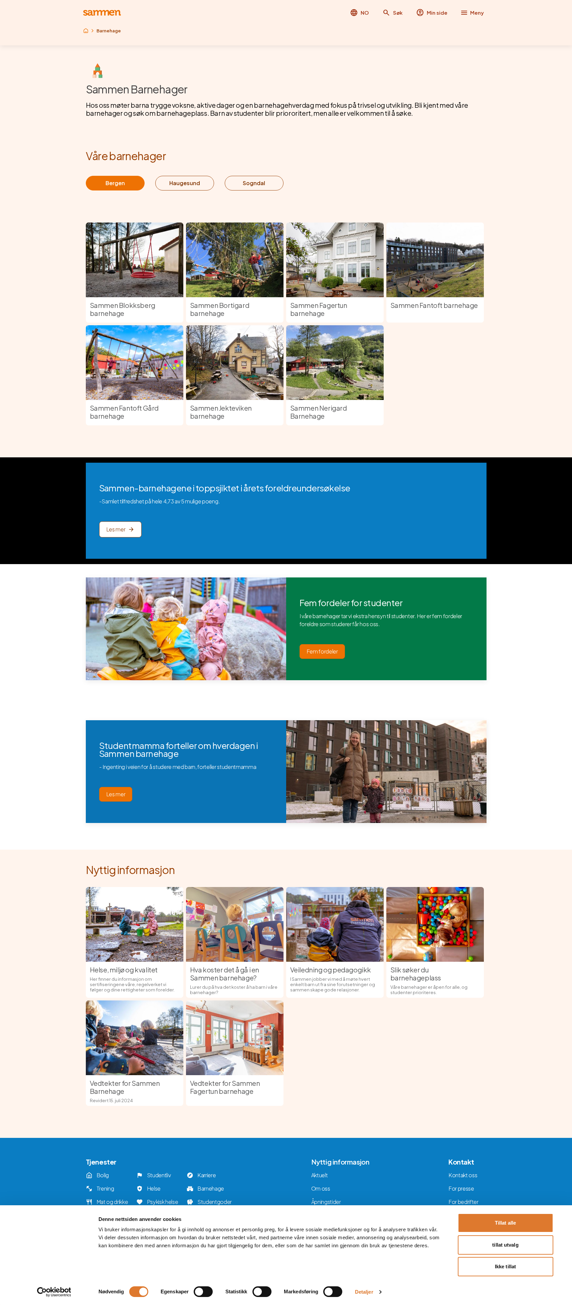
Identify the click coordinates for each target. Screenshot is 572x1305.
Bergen (115, 182)
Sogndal (254, 182)
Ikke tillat (505, 1266)
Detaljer (364, 1292)
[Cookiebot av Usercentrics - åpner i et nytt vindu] (54, 1292)
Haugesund (184, 182)
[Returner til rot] (85, 30)
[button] (392, 13)
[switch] (203, 1291)
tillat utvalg (505, 1245)
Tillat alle (505, 1223)
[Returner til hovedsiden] (102, 13)
